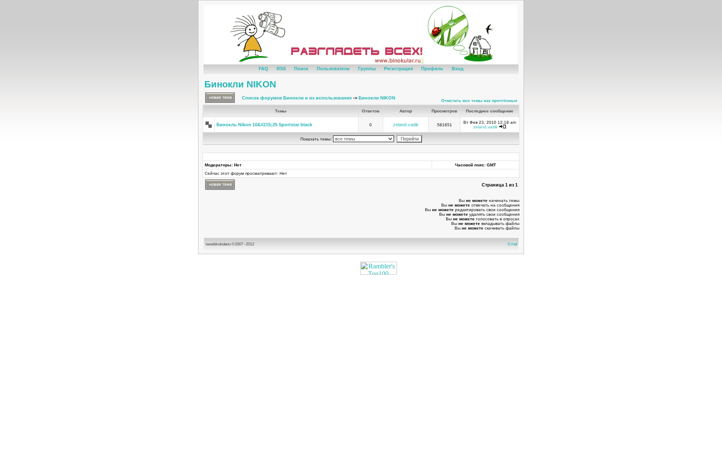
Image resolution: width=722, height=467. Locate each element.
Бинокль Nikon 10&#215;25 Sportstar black (264, 124)
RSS (281, 68)
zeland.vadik (406, 124)
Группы (367, 68)
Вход (457, 68)
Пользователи (333, 68)
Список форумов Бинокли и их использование (297, 97)
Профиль (432, 68)
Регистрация (398, 68)
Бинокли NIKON (240, 84)
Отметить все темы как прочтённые (479, 100)
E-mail (513, 244)
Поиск (301, 68)
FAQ (263, 68)
